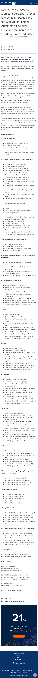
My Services (18, 659)
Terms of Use (5, 670)
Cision (22, 675)
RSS (19, 673)
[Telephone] (31, 2)
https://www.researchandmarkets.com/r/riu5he (16, 556)
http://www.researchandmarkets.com (13, 601)
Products (19, 655)
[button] (19, 37)
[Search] (35, 2)
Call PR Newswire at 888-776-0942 (19, 664)
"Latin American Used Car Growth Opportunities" (16, 58)
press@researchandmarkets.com (11, 571)
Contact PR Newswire (19, 653)
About (18, 657)
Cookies (25, 673)
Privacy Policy (15, 670)
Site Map (13, 673)
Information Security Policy (28, 670)
